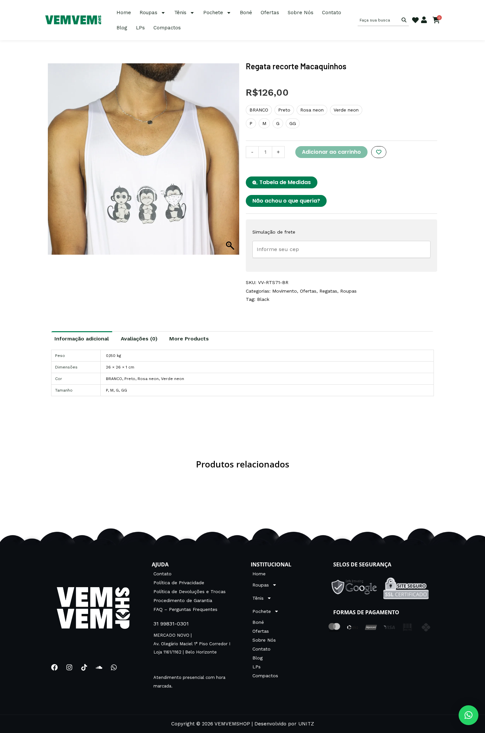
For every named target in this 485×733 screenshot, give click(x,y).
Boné (246, 13)
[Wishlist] (415, 20)
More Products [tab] (189, 338)
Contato (331, 13)
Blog (121, 28)
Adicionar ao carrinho (331, 152)
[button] (468, 715)
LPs (140, 28)
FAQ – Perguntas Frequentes (185, 609)
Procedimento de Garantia (182, 600)
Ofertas (270, 13)
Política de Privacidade (178, 582)
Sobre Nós (300, 13)
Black (263, 299)
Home (123, 13)
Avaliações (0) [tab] (139, 338)
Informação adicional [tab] (81, 338)
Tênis (180, 13)
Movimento (284, 291)
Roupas (148, 13)
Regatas (328, 291)
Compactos (167, 28)
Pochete (213, 13)
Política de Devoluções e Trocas (189, 591)
